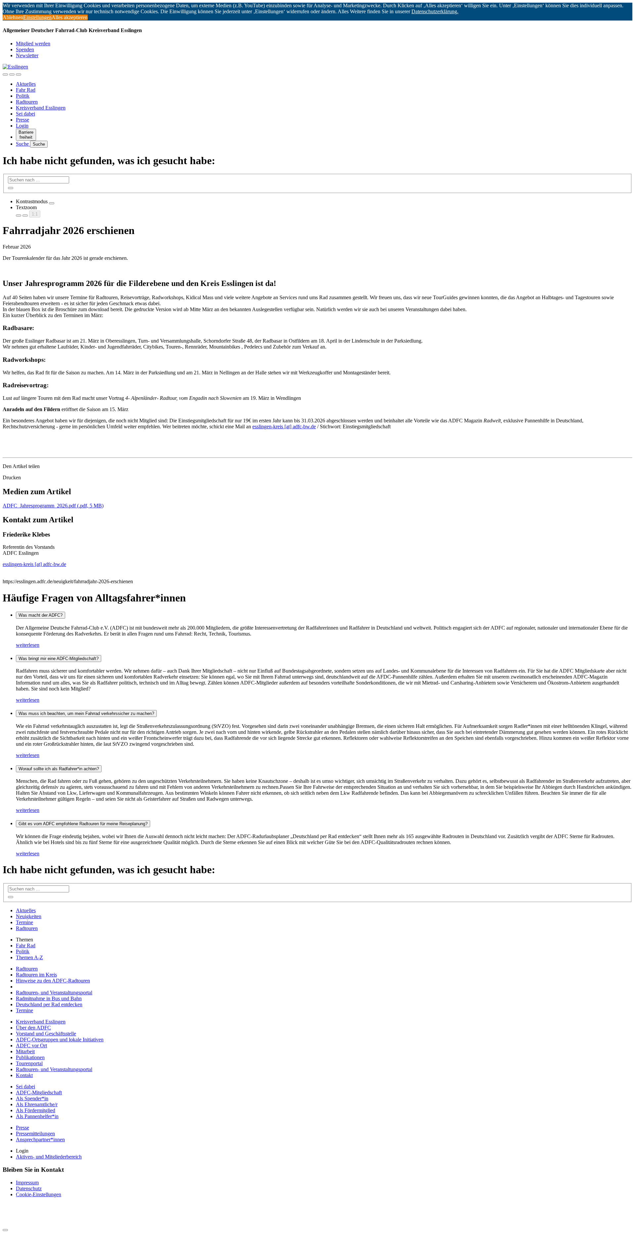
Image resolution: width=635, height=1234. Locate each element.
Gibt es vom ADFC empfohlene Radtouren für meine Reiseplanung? (83, 823)
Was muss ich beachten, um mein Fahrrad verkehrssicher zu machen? (86, 713)
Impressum (27, 1182)
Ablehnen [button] (13, 17)
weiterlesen (27, 645)
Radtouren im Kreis (36, 974)
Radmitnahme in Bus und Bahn (49, 998)
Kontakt (24, 1075)
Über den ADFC (33, 1027)
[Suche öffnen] (12, 74)
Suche (23, 144)
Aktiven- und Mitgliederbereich (49, 1157)
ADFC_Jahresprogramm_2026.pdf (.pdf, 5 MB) (53, 505)
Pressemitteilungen (35, 1133)
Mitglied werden (33, 43)
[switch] (51, 203)
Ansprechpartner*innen (40, 1139)
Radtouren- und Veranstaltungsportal (54, 992)
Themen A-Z (29, 957)
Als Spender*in (32, 1098)
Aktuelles (26, 84)
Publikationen (30, 1057)
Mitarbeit (25, 1051)
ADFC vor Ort (31, 1045)
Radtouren (27, 102)
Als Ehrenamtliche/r (37, 1104)
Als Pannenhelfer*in (37, 1116)
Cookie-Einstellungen (38, 1194)
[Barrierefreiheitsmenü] (5, 74)
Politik (22, 96)
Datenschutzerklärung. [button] (434, 11)
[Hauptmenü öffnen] (18, 74)
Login (22, 125)
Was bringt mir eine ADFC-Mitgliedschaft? (59, 658)
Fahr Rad (25, 90)
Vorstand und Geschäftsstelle (46, 1033)
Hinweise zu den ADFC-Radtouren (53, 980)
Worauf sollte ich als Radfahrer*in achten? (59, 768)
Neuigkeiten (28, 916)
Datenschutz (29, 1188)
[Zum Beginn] (5, 1230)
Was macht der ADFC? (41, 615)
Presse (22, 119)
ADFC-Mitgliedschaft (39, 1092)
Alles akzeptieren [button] (70, 17)
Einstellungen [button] (37, 17)
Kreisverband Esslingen (40, 108)
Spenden (25, 49)
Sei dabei (25, 114)
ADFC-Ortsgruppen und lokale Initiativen (60, 1039)
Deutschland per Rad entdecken (49, 1004)
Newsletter (27, 55)
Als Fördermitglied (35, 1110)
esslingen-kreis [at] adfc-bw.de (284, 426)
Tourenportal (29, 1063)
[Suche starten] (10, 188)
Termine (24, 922)
